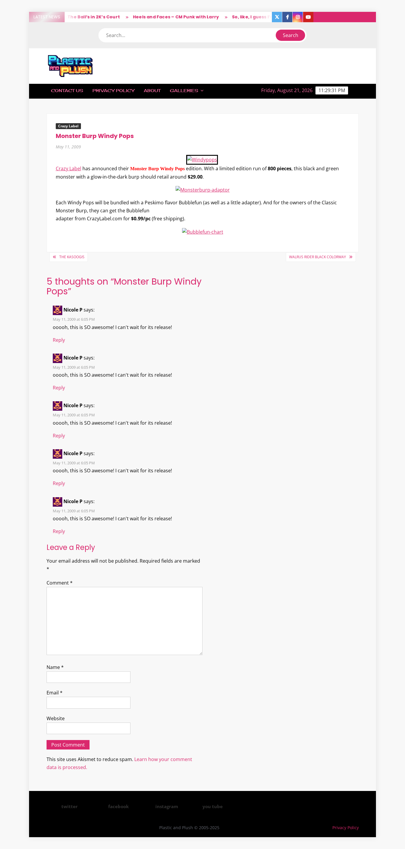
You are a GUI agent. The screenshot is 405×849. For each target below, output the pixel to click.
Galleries (184, 90)
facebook (118, 806)
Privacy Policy (113, 90)
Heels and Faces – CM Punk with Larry (168, 17)
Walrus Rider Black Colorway (317, 256)
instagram (166, 806)
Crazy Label (68, 126)
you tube (213, 806)
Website (56, 718)
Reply (59, 340)
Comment (60, 583)
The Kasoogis (71, 256)
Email (55, 692)
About (152, 90)
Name (55, 667)
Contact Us (67, 90)
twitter (69, 806)
